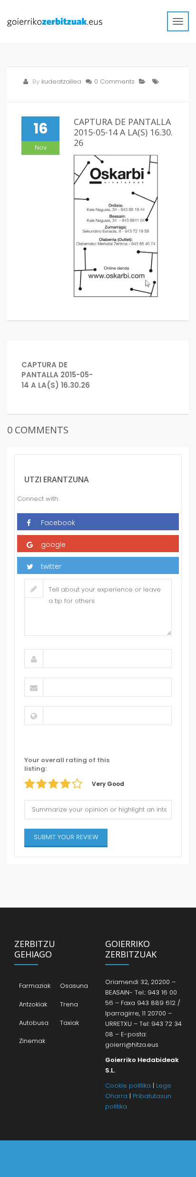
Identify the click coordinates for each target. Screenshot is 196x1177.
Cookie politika (128, 1085)
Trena (69, 1004)
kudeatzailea (61, 81)
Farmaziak (34, 985)
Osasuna (74, 985)
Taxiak (69, 1022)
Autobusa (34, 1022)
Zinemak (32, 1040)
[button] (98, 521)
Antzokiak (33, 1004)
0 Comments (114, 81)
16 (40, 128)
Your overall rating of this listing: (66, 765)
